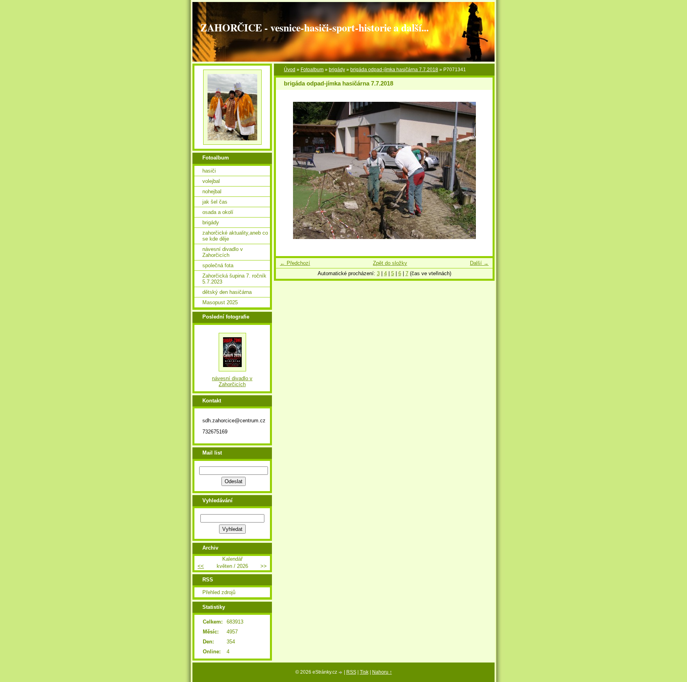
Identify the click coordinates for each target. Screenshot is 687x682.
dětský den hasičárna (227, 292)
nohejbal (211, 191)
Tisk (364, 672)
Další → (479, 263)
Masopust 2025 (220, 302)
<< (201, 566)
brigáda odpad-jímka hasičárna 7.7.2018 (394, 69)
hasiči (209, 171)
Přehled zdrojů (218, 592)
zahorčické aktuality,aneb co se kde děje (235, 236)
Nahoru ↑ (382, 672)
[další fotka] (480, 170)
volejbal (211, 181)
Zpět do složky (390, 263)
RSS (351, 672)
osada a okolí (217, 212)
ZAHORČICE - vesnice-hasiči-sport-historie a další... (314, 27)
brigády (337, 69)
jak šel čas (214, 202)
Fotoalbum (312, 69)
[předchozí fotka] (289, 170)
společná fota (217, 265)
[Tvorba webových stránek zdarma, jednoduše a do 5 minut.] (341, 672)
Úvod (289, 69)
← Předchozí (295, 263)
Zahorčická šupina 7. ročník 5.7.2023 (234, 279)
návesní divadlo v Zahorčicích (222, 252)
